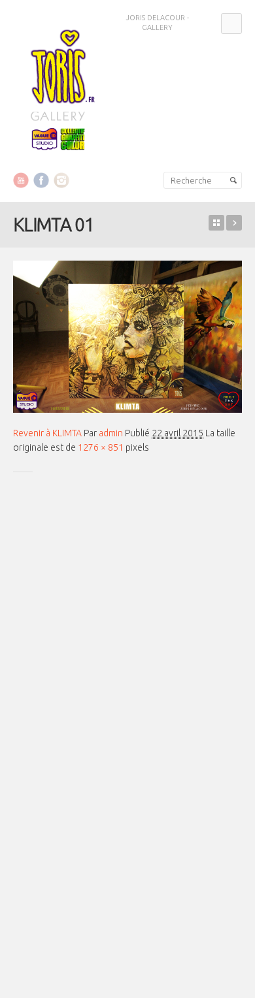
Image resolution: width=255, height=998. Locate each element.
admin (111, 433)
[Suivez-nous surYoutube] (21, 179)
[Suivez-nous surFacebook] (41, 179)
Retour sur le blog (216, 223)
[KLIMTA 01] (127, 337)
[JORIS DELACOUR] (59, 87)
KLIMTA (234, 223)
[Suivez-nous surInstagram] (61, 179)
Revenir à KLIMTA (47, 433)
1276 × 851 (101, 447)
